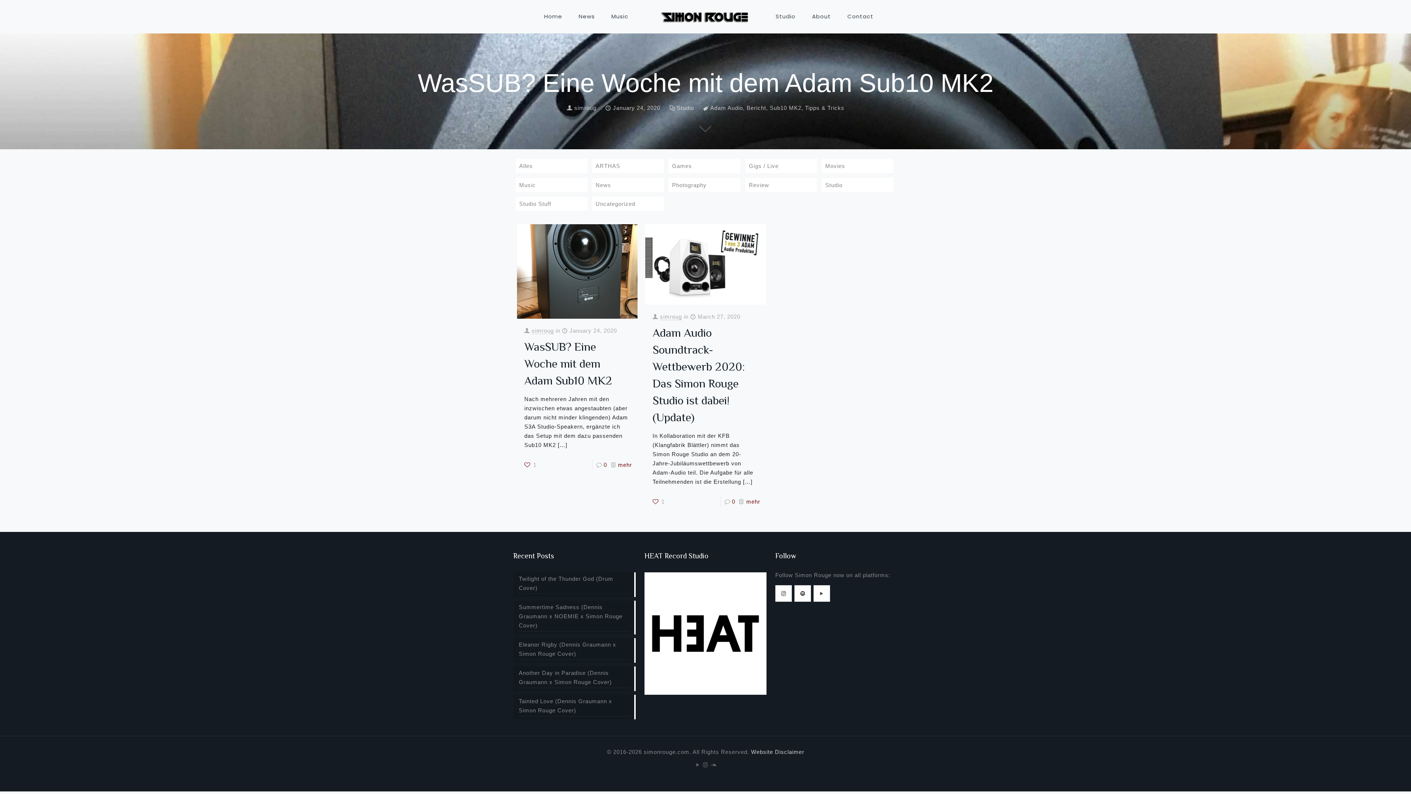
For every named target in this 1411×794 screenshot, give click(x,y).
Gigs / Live (764, 166)
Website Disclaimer (777, 752)
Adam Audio (726, 108)
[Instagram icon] (705, 765)
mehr (625, 465)
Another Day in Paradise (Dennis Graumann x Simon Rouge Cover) (565, 677)
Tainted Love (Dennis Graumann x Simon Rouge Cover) (565, 705)
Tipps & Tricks (824, 108)
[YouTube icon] (698, 765)
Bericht (756, 108)
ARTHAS (608, 166)
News (603, 185)
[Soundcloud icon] (713, 765)
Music (527, 185)
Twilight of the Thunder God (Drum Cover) (566, 583)
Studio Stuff (535, 204)
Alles (526, 166)
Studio (685, 108)
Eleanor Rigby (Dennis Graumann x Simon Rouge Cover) (567, 649)
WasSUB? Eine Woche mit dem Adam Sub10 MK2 (568, 363)
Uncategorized (615, 204)
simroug (585, 108)
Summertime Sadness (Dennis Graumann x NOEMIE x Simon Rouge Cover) (570, 616)
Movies (835, 166)
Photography (689, 185)
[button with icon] (783, 593)
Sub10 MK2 (785, 108)
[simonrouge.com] (705, 16)
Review (759, 185)
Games (682, 166)
